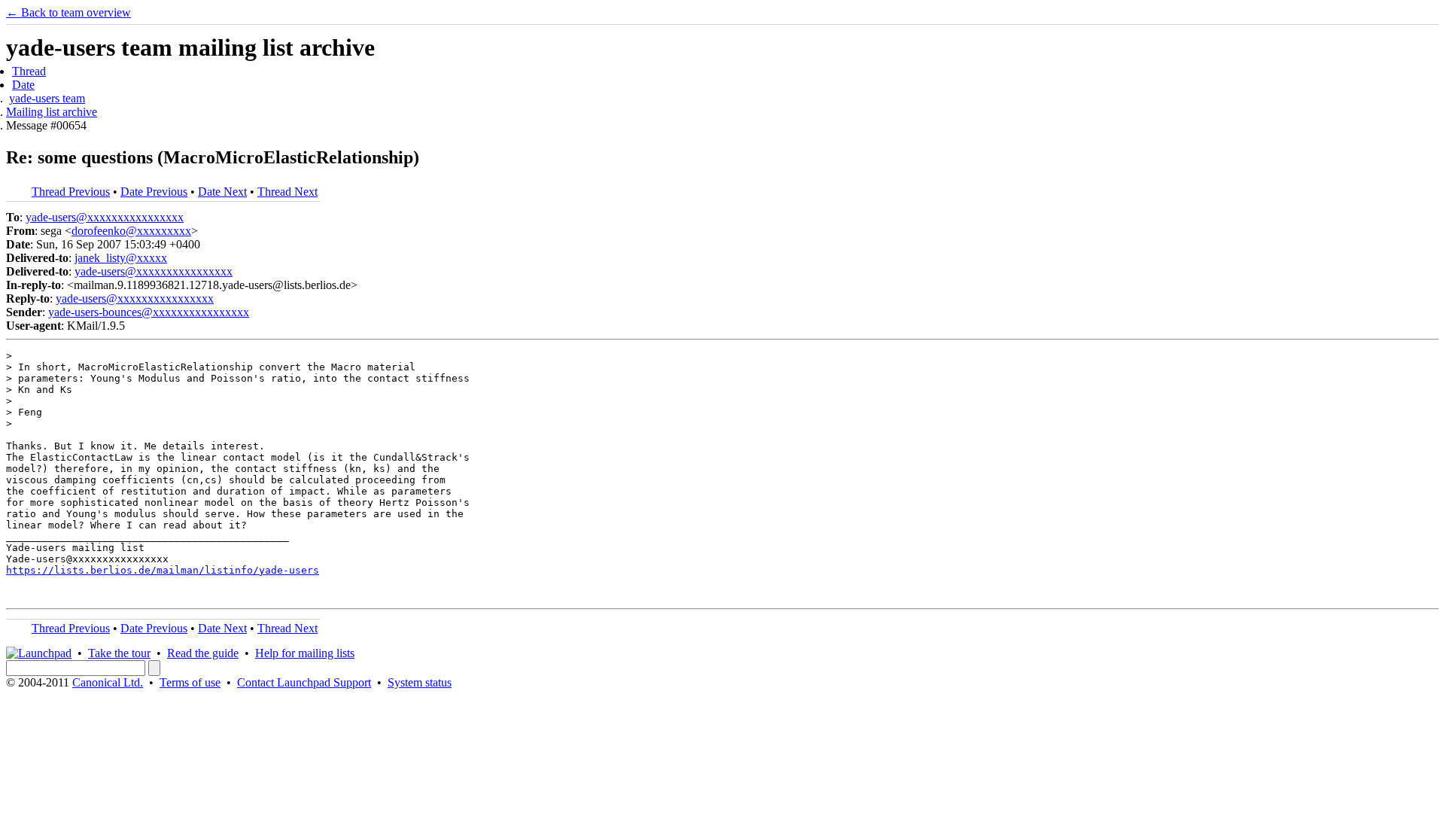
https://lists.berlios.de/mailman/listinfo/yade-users (162, 570)
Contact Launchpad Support (304, 682)
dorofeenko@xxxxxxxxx (131, 230)
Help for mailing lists (304, 653)
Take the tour (119, 653)
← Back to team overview (68, 12)
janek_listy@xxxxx (121, 257)
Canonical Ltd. (107, 682)
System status (420, 682)
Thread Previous (71, 191)
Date (23, 84)
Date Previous (153, 191)
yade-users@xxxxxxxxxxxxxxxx (105, 217)
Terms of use (190, 682)
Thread (29, 71)
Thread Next (287, 191)
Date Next (222, 191)
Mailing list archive (51, 111)
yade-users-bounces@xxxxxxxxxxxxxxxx (148, 312)
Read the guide (203, 653)
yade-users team (47, 98)
